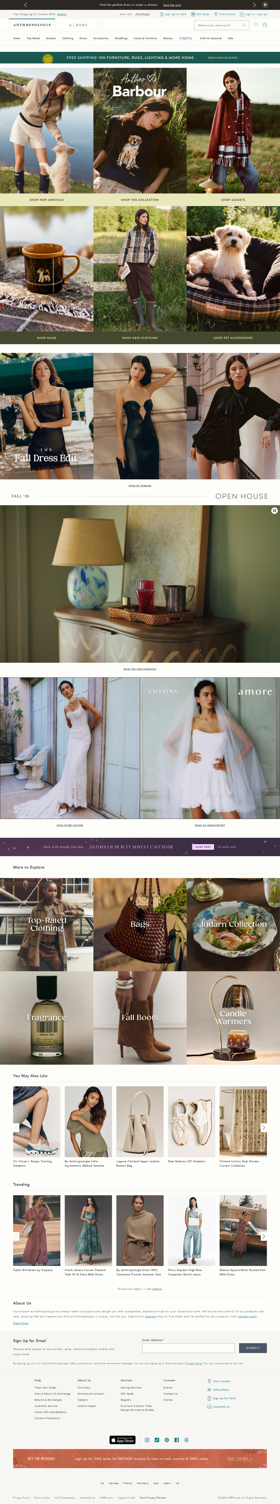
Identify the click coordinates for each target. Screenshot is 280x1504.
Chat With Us (221, 1406)
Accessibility (87, 1497)
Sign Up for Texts (224, 1398)
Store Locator (222, 1381)
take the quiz (172, 5)
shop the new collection (140, 669)
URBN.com (106, 1497)
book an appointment (210, 825)
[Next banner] (254, 5)
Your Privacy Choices (153, 1497)
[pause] (274, 510)
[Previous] (17, 1127)
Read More (20, 1323)
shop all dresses (140, 485)
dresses (150, 1316)
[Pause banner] (265, 5)
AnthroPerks (221, 1389)
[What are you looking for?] (244, 25)
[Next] (263, 1127)
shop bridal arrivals (70, 825)
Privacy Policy (194, 1363)
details (61, 14)
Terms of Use (42, 1497)
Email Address (152, 1340)
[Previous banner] (25, 5)
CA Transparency (65, 1497)
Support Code (126, 1497)
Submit (253, 1348)
